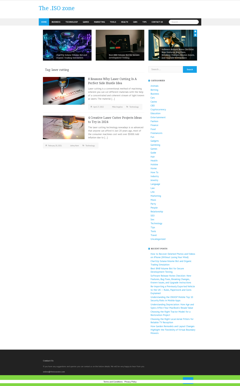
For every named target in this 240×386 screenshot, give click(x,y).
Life (153, 191)
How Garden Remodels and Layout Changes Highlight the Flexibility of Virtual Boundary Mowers (173, 330)
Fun (152, 136)
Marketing (99, 22)
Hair (153, 156)
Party (153, 203)
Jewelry (154, 180)
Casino (154, 101)
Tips (144, 22)
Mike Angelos (117, 107)
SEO (153, 215)
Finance (154, 125)
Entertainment (158, 117)
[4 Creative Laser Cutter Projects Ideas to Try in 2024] (64, 127)
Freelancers (156, 133)
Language (155, 184)
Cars (135, 22)
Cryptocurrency (158, 109)
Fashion (154, 121)
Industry (155, 176)
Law (153, 188)
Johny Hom (74, 145)
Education (155, 113)
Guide (153, 152)
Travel (154, 235)
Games (86, 22)
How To (154, 172)
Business (56, 22)
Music (153, 199)
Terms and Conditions (113, 382)
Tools (113, 22)
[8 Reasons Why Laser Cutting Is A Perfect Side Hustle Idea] (64, 90)
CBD (153, 105)
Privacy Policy (130, 382)
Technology (71, 22)
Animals (154, 85)
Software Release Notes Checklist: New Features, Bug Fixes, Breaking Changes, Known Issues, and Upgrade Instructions (178, 53)
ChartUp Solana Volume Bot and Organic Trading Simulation (71, 56)
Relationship (157, 211)
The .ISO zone (57, 8)
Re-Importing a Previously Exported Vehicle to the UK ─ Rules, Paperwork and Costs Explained (173, 290)
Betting (154, 89)
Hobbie (154, 164)
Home (44, 22)
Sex (152, 219)
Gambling (155, 144)
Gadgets (155, 140)
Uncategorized (158, 239)
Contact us (157, 22)
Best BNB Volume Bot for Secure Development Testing (124, 56)
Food (153, 129)
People (154, 207)
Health (124, 22)
